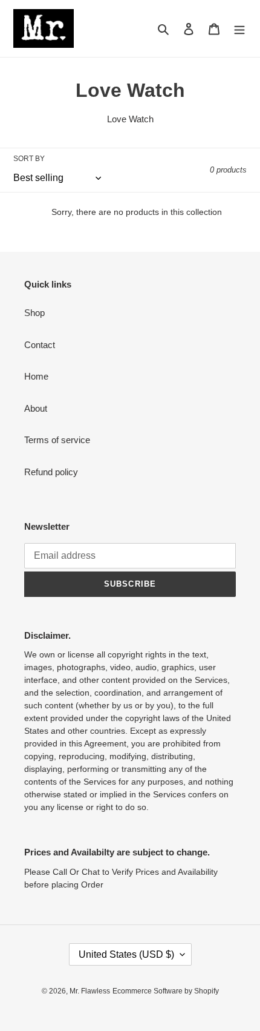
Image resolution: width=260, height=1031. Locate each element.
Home (36, 376)
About (35, 408)
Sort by (29, 158)
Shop (34, 313)
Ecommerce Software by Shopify (165, 991)
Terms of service (57, 440)
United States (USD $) (126, 954)
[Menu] (239, 29)
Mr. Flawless (90, 991)
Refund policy (51, 472)
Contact (39, 345)
